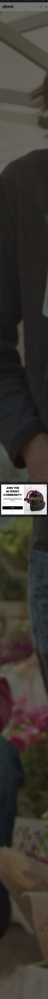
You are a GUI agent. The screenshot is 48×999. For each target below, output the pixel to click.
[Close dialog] (45, 486)
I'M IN (12, 508)
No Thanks (12, 511)
